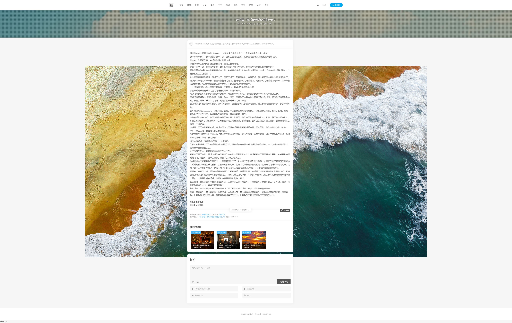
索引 (266, 5)
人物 (205, 5)
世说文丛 (222, 215)
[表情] (193, 281)
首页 (181, 5)
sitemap (3, 322)
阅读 (235, 5)
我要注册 (336, 5)
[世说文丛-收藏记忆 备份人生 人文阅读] (171, 5)
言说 (243, 5)
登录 (324, 5)
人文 (259, 5)
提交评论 (284, 281)
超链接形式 (206, 215)
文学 (212, 5)
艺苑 (251, 5)
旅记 (228, 5)
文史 (220, 5)
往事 (197, 5)
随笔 (189, 5)
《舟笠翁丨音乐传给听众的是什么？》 (212, 217)
